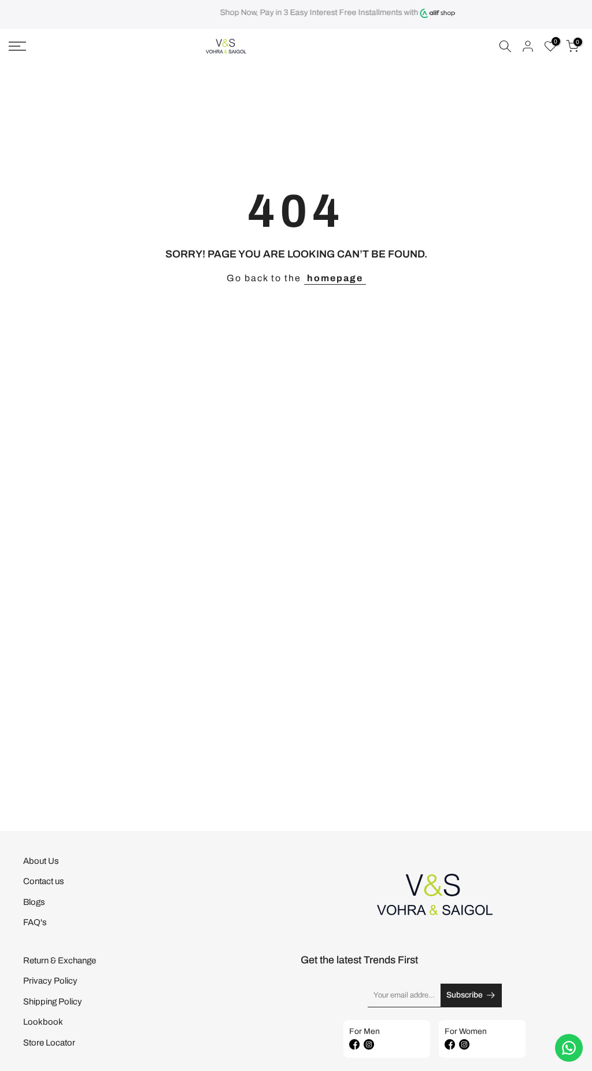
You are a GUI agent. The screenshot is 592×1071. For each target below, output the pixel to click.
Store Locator (49, 1042)
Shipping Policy (52, 1001)
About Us (41, 861)
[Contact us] (569, 1048)
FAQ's (35, 922)
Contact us (43, 881)
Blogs (34, 902)
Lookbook (43, 1021)
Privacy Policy (50, 980)
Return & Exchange (59, 960)
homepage (335, 278)
